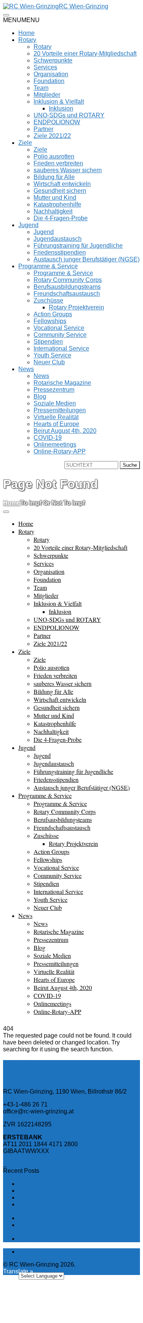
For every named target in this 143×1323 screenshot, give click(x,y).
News (26, 369)
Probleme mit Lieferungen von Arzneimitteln (77, 1190)
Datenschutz (24, 1064)
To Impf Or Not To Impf (48, 1183)
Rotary (27, 40)
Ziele (25, 142)
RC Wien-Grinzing (83, 6)
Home (26, 33)
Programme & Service (48, 266)
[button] (21, 20)
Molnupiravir (35, 1238)
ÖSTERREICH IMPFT (48, 1197)
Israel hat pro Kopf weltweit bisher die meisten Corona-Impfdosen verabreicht (70, 1228)
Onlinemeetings (55, 444)
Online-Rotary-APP (60, 451)
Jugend (28, 225)
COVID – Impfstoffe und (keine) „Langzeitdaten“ (60, 1207)
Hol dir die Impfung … (47, 1218)
